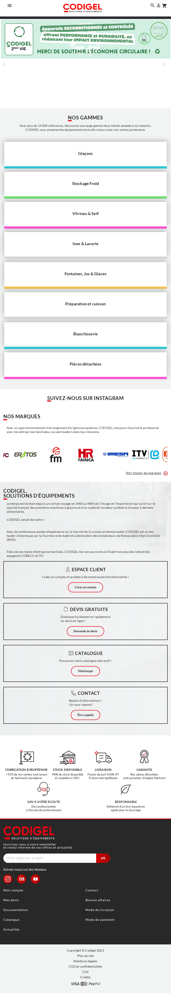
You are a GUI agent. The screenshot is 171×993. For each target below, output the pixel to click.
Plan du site (85, 956)
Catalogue (11, 919)
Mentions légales (85, 961)
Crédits (85, 977)
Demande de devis (85, 631)
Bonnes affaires (98, 900)
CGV (85, 972)
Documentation (15, 910)
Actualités (11, 929)
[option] (85, 63)
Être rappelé (85, 715)
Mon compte (13, 890)
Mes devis (11, 900)
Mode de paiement (100, 919)
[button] (5, 63)
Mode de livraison (100, 910)
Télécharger (85, 671)
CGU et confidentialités (85, 966)
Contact (92, 890)
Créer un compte (85, 587)
